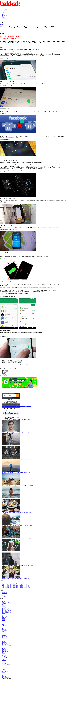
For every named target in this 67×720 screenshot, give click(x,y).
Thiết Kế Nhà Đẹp (5, 655)
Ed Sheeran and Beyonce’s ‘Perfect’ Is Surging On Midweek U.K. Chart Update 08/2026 (16, 472)
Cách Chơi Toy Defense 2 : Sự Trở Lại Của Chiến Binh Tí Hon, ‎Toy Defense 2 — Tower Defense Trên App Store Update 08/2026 (22, 392)
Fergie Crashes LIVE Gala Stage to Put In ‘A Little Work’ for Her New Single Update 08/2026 (17, 538)
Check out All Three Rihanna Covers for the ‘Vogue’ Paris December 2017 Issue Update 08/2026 (17, 485)
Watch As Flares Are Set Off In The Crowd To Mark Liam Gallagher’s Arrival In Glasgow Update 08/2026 (19, 565)
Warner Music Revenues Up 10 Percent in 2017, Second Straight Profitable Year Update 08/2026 (17, 459)
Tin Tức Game (4, 622)
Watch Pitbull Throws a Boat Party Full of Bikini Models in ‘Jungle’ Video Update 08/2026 (16, 512)
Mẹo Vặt (3, 648)
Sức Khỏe (3, 619)
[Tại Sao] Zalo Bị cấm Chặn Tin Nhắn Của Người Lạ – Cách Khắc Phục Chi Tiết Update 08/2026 (17, 387)
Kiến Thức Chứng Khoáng (6, 610)
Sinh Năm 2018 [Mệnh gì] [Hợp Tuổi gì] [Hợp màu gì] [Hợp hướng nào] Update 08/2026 (16, 585)
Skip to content (2, 0)
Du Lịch (3, 604)
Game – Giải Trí (4, 605)
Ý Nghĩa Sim (4, 625)
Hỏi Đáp (3, 641)
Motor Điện (4, 614)
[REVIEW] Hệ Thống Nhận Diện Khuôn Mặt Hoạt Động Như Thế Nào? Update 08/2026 (16, 432)
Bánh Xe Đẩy (4, 600)
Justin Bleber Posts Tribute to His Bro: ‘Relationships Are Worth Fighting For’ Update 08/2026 (17, 525)
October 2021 (4, 592)
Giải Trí (3, 16)
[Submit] (4, 10)
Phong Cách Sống (5, 616)
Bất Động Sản (4, 601)
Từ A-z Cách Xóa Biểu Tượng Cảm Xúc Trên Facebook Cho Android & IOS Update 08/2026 (17, 419)
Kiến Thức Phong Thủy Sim (6, 612)
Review (3, 14)
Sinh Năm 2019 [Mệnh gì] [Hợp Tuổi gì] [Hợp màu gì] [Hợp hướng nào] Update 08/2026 (16, 586)
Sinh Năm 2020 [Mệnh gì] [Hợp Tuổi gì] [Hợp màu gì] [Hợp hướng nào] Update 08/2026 (16, 587)
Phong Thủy (4, 18)
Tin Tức (3, 656)
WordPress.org (4, 631)
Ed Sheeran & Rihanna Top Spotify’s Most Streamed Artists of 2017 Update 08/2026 (15, 578)
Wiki (3, 624)
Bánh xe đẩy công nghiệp (7, 664)
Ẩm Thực (3, 13)
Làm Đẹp (3, 613)
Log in (3, 628)
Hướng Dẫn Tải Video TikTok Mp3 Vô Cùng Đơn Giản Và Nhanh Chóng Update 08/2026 (16, 406)
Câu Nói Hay (4, 17)
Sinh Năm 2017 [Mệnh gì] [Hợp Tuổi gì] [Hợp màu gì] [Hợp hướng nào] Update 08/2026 (16, 584)
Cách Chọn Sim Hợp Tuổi (6, 602)
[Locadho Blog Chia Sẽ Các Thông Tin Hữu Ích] (10, 5)
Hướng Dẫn (1, 24)
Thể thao (3, 620)
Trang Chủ (4, 11)
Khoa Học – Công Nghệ (6, 15)
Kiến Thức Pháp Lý (5, 611)
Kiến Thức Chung (5, 12)
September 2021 (4, 593)
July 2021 (3, 594)
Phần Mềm (4, 615)
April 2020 (4, 596)
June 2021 (4, 595)
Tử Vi (3, 623)
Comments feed (4, 630)
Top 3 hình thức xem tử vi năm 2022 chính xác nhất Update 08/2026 (13, 583)
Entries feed (4, 629)
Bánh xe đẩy (5, 663)
